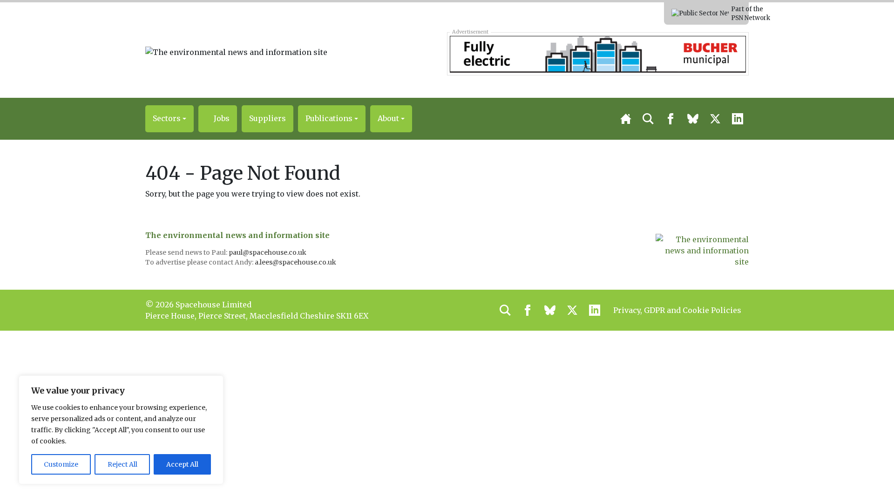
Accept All (182, 464)
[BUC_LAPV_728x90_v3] (597, 53)
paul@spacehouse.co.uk (268, 252)
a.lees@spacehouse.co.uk (296, 262)
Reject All (122, 464)
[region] (121, 429)
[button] (169, 118)
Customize (61, 464)
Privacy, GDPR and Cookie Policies (677, 310)
